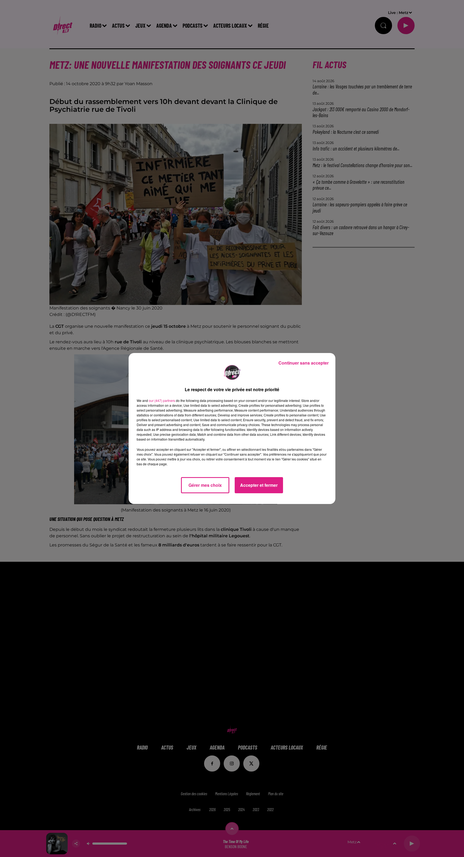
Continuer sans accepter (303, 363)
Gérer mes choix (205, 485)
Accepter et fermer (259, 485)
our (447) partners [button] (162, 400)
